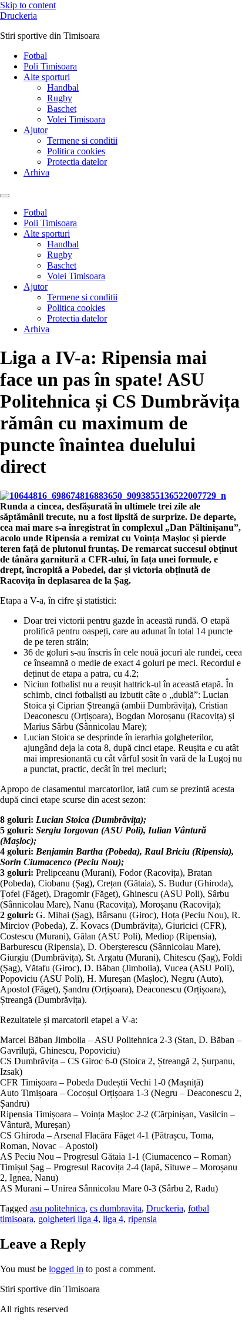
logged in (66, 1269)
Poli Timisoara (50, 66)
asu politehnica (57, 1208)
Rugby (59, 98)
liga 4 (113, 1219)
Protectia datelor (77, 162)
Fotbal (35, 56)
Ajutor (35, 130)
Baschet (61, 109)
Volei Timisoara (76, 119)
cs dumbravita (116, 1208)
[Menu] (4, 195)
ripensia (142, 1219)
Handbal (63, 87)
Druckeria (18, 16)
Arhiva (36, 172)
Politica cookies (76, 151)
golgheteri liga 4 (68, 1219)
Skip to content (28, 5)
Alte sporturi (46, 77)
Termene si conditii (82, 140)
